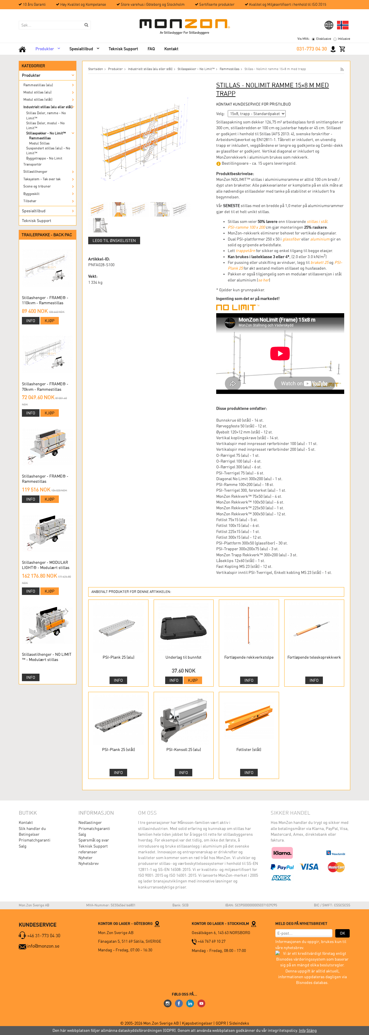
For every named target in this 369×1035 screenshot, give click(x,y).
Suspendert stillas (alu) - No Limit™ (48, 150)
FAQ (151, 48)
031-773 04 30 (312, 49)
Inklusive (344, 39)
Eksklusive (323, 39)
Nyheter (85, 857)
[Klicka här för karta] (157, 923)
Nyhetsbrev (88, 863)
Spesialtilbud (81, 48)
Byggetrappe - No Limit (44, 158)
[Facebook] (179, 1003)
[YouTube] (201, 1003)
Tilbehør (29, 201)
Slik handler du (32, 828)
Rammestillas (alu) (38, 85)
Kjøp (49, 320)
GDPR (221, 1023)
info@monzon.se (43, 946)
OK (342, 933)
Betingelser (29, 834)
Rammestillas (40, 138)
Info (30, 320)
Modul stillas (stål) (37, 99)
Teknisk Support (123, 48)
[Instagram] (168, 1003)
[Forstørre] (146, 138)
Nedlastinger (90, 822)
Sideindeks (239, 1023)
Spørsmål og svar (93, 840)
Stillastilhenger (35, 172)
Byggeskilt (31, 194)
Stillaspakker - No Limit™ (46, 133)
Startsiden (95, 69)
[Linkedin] (190, 1003)
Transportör (32, 164)
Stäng (311, 1030)
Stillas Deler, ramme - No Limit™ (46, 115)
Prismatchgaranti (34, 840)
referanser (87, 852)
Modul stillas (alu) (37, 92)
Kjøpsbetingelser (197, 1023)
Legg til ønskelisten (114, 240)
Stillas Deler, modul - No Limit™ (45, 125)
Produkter (44, 48)
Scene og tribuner (37, 186)
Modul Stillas (39, 143)
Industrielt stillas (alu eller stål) (48, 107)
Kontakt (171, 48)
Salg (23, 846)
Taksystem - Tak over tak (42, 179)
